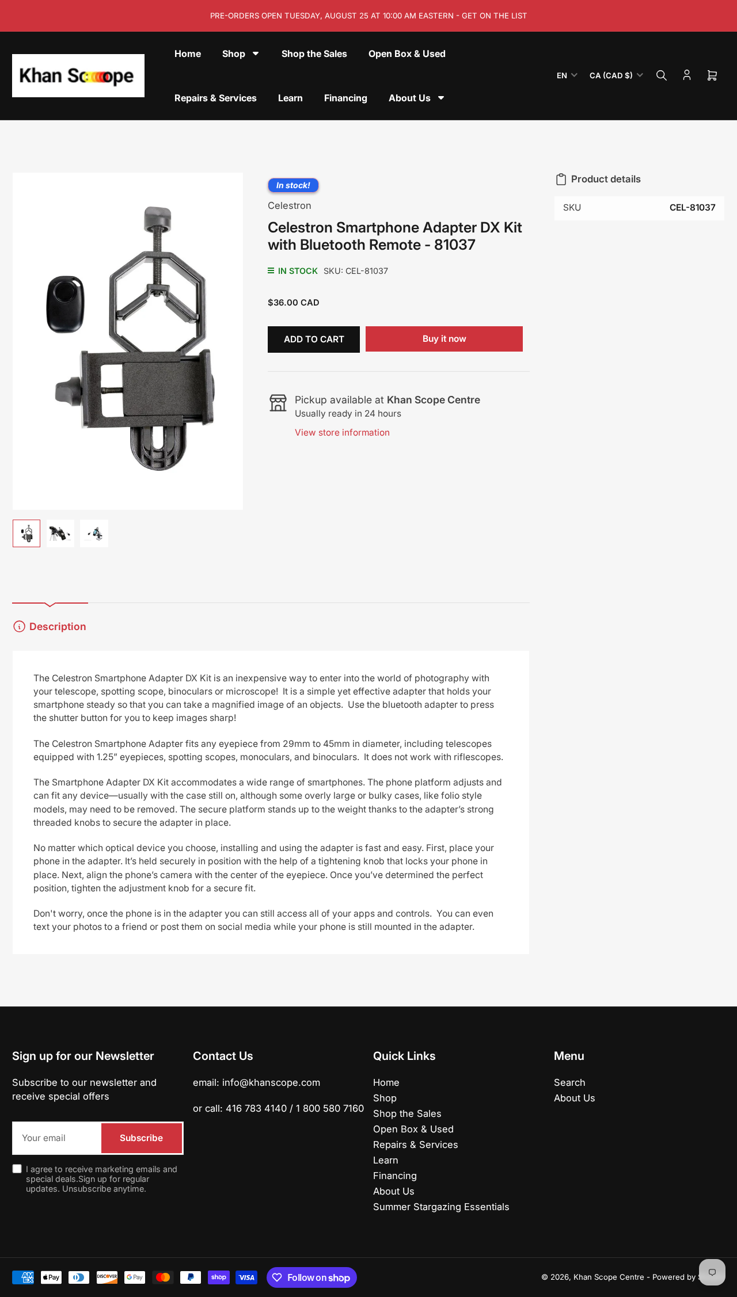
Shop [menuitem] (233, 53)
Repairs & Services (415, 1144)
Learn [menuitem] (290, 98)
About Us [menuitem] (410, 98)
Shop (385, 1098)
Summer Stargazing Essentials (441, 1206)
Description (57, 626)
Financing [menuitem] (345, 98)
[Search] (661, 75)
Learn (385, 1160)
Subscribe (141, 1137)
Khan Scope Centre (608, 1276)
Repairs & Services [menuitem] (215, 98)
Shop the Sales (407, 1113)
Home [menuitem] (187, 53)
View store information (342, 432)
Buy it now (444, 338)
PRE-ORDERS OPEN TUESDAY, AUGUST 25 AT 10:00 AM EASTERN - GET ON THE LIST (368, 15)
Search (570, 1082)
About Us (394, 1191)
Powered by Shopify (688, 1276)
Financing (395, 1175)
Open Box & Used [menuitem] (407, 53)
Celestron (289, 205)
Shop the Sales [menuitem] (314, 53)
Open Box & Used (413, 1129)
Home (386, 1082)
